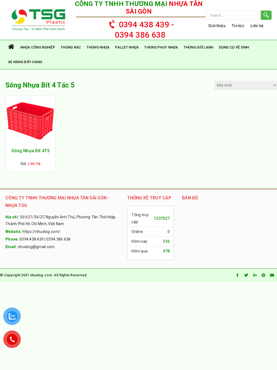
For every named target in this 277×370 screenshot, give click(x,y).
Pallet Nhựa (127, 47)
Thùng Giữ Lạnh (198, 47)
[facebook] (237, 275)
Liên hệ (256, 26)
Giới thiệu (217, 26)
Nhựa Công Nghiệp (37, 47)
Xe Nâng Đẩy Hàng (25, 62)
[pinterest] (263, 275)
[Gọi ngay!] (239, 15)
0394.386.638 (58, 239)
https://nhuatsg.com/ (41, 231)
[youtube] (272, 275)
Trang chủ (11, 47)
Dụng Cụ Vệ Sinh (234, 47)
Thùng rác (71, 47)
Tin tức (238, 26)
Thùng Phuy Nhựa (161, 47)
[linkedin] (255, 275)
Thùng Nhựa (98, 47)
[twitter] (246, 275)
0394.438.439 (31, 239)
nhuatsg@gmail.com (36, 247)
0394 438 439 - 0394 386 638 (144, 30)
